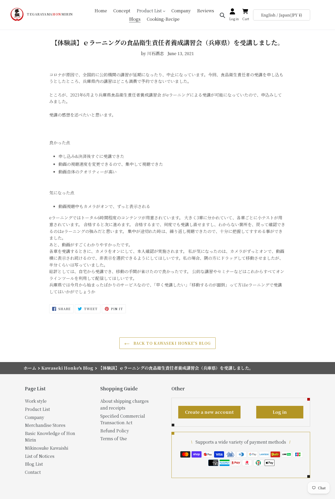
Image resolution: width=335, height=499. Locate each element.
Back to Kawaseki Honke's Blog (171, 343)
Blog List (34, 464)
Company (34, 417)
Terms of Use (113, 439)
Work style (36, 401)
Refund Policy (114, 431)
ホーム (30, 368)
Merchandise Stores (45, 425)
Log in (280, 412)
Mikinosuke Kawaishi (46, 448)
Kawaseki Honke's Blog (67, 368)
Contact (33, 472)
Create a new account (209, 412)
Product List (37, 409)
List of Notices (39, 456)
